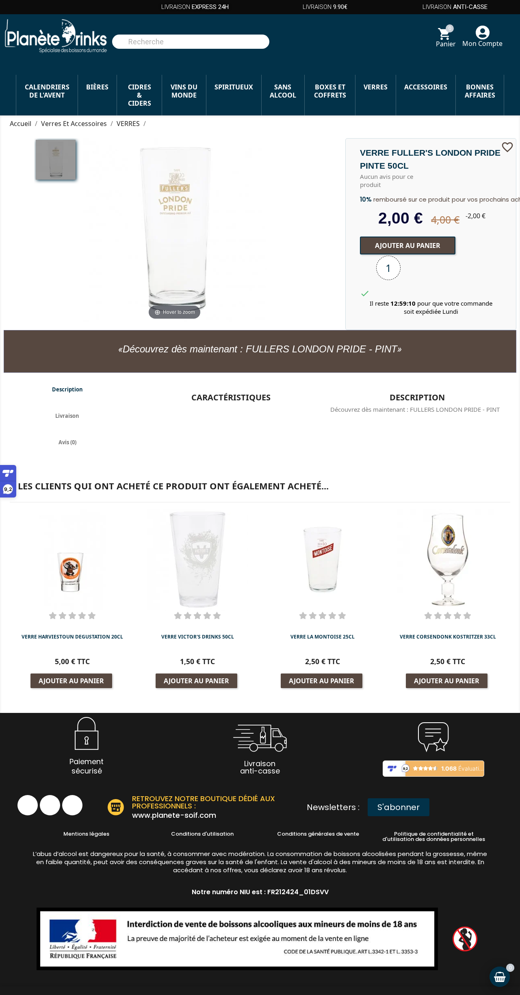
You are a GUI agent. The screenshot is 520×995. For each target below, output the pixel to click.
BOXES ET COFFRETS (330, 91)
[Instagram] (50, 805)
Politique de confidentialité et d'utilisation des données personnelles (433, 836)
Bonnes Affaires (480, 91)
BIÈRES (97, 87)
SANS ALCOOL (283, 91)
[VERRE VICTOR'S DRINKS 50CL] (197, 559)
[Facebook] (27, 805)
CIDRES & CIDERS (139, 95)
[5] (92, 615)
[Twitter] (72, 805)
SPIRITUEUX (233, 87)
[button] (398, 807)
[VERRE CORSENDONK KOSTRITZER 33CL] (447, 559)
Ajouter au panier (407, 245)
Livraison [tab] (67, 415)
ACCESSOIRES (425, 87)
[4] (82, 615)
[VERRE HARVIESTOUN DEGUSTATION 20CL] (72, 559)
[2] (62, 615)
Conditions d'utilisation (202, 834)
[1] (53, 615)
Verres (376, 87)
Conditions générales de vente (318, 834)
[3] (72, 615)
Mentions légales (86, 834)
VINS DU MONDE (184, 91)
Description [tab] (67, 389)
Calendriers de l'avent (47, 91)
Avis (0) (67, 442)
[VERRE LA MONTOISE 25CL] (322, 559)
